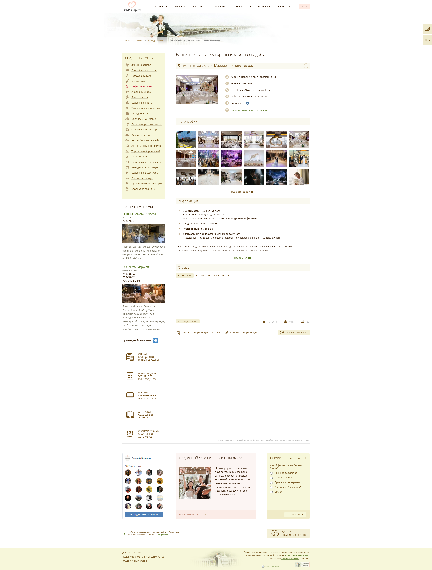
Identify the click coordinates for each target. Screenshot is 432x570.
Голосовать (295, 514)
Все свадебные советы (190, 514)
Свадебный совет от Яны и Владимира (211, 458)
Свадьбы (219, 6)
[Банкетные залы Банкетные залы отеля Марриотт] (186, 139)
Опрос (275, 458)
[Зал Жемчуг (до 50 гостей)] (231, 139)
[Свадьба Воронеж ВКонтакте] (155, 340)
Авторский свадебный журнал (145, 414)
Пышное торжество (286, 473)
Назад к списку (188, 321)
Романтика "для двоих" (288, 487)
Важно (180, 6)
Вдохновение (260, 6)
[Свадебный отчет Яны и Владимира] (195, 483)
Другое (279, 492)
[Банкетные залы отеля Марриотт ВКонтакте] (247, 103)
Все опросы (296, 458)
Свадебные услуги (141, 58)
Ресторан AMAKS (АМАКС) (139, 214)
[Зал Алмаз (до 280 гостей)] (208, 139)
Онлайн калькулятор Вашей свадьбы (148, 356)
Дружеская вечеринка (287, 482)
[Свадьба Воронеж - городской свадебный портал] (302, 566)
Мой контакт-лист (296, 332)
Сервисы (284, 6)
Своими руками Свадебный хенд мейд (149, 433)
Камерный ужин (284, 477)
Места (237, 6)
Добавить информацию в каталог (201, 332)
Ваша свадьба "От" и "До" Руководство (147, 376)
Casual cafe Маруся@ (136, 267)
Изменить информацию (244, 332)
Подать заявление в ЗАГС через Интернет (149, 395)
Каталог (199, 6)
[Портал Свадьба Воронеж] (132, 6)
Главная (161, 6)
